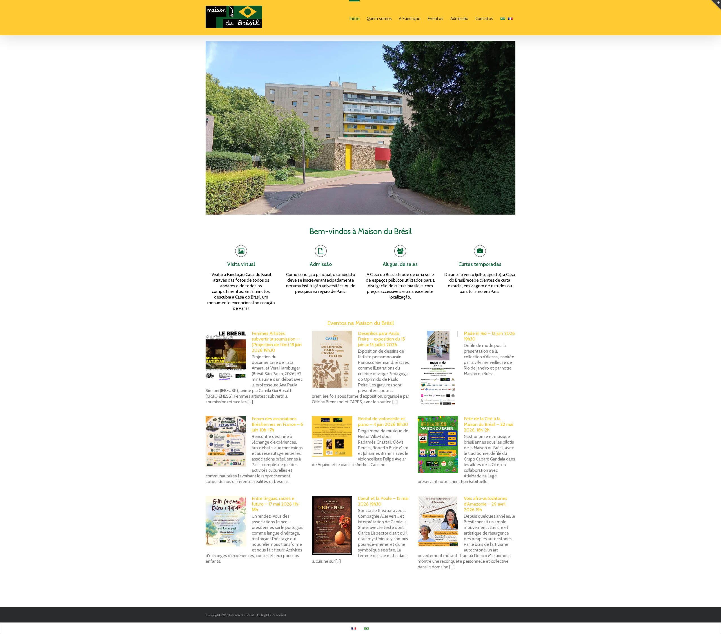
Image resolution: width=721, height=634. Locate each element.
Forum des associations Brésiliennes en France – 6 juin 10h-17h (277, 424)
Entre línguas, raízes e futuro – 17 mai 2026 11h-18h (276, 504)
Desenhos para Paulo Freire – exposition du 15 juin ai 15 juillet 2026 (381, 339)
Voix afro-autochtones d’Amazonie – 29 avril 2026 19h (485, 504)
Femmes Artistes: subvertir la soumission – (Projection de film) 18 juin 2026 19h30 (277, 342)
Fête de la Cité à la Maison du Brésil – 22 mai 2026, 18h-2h (488, 424)
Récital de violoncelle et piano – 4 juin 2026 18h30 (383, 421)
